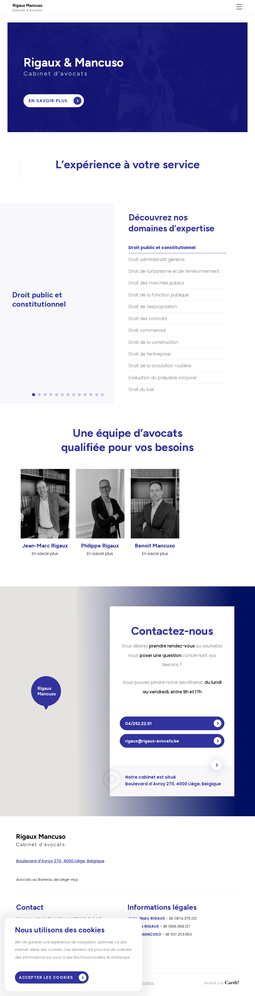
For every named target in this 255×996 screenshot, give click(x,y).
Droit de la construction (153, 342)
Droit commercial (147, 330)
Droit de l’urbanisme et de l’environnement (174, 271)
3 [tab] (46, 396)
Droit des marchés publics (156, 283)
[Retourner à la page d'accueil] (27, 9)
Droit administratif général (156, 260)
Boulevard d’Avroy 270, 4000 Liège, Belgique (60, 861)
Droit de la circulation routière (159, 366)
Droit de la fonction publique (158, 295)
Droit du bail (141, 389)
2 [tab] (40, 396)
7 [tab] (69, 396)
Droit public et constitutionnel (161, 248)
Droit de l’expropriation (152, 307)
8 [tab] (75, 396)
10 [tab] (86, 396)
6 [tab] (63, 396)
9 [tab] (80, 396)
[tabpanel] (55, 301)
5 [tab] (58, 396)
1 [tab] (34, 396)
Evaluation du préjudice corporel (162, 378)
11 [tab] (92, 396)
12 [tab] (98, 396)
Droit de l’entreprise (149, 354)
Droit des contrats (147, 319)
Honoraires (144, 983)
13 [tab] (104, 396)
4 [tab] (52, 396)
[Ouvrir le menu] (239, 7)
